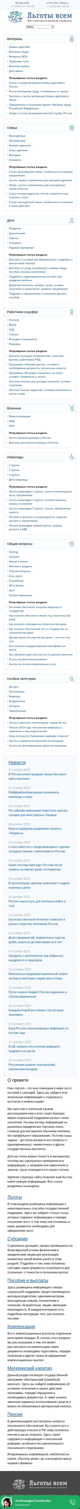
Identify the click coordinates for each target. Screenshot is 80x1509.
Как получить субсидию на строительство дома (37, 624)
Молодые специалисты (23, 339)
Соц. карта (15, 575)
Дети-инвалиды (18, 479)
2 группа (14, 469)
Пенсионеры (16, 691)
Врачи (12, 324)
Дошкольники (17, 233)
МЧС (12, 425)
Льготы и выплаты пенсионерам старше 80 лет (37, 722)
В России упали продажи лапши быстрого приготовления (37, 776)
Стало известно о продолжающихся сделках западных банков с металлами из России (39, 849)
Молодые (14, 155)
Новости (17, 762)
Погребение (16, 580)
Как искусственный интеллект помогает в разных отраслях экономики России (37, 921)
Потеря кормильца (20, 595)
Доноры (13, 686)
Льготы (14, 1196)
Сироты (13, 238)
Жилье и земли (18, 561)
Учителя (14, 319)
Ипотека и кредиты (20, 566)
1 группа (14, 465)
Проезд (13, 551)
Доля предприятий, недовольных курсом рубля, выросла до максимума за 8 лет (37, 940)
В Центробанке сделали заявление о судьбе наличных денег (39, 885)
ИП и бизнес (16, 585)
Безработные (17, 701)
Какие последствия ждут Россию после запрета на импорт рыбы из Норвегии (35, 867)
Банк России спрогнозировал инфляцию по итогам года (38, 1030)
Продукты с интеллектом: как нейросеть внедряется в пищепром (36, 958)
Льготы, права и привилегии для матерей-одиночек (40, 180)
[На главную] (40, 1485)
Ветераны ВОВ (18, 56)
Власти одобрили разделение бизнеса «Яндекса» (35, 831)
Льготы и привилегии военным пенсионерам (36, 740)
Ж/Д (11, 329)
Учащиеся (15, 242)
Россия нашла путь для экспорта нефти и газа (37, 903)
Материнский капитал (29, 1368)
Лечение (14, 556)
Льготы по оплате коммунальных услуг (32, 664)
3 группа (14, 474)
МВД (12, 421)
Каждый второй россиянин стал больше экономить (36, 1012)
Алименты (15, 159)
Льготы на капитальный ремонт (28, 659)
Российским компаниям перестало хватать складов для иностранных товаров (38, 813)
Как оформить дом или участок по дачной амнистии (41, 654)
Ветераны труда (19, 51)
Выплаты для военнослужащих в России (33, 442)
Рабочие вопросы (20, 571)
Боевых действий (19, 46)
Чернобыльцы (17, 710)
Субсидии (17, 1238)
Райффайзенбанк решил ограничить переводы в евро (34, 794)
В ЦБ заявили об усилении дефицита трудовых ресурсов (34, 1049)
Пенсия (15, 1414)
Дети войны (16, 70)
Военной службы (19, 66)
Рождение (15, 228)
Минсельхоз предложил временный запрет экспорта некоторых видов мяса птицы (38, 976)
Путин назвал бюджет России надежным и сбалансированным (38, 994)
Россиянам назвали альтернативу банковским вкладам (32, 1067)
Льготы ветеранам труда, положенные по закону (38, 91)
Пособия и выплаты (27, 1280)
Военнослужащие (20, 416)
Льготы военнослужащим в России (30, 437)
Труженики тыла (19, 61)
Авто (12, 590)
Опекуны (14, 705)
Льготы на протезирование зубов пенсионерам (37, 745)
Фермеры (15, 344)
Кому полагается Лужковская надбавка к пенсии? (39, 735)
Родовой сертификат (21, 247)
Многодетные (17, 135)
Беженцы (14, 696)
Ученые (13, 334)
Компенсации (21, 1326)
